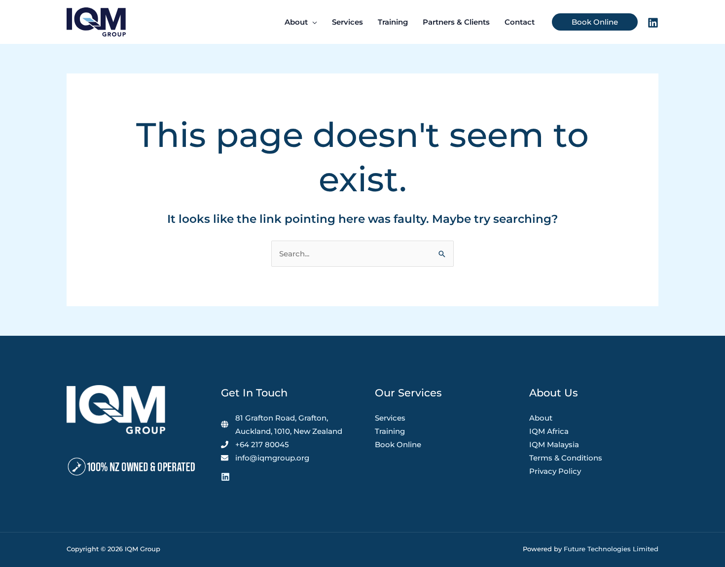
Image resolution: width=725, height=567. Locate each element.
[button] (312, 22)
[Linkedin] (653, 22)
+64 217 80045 (262, 444)
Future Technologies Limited (611, 549)
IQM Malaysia (554, 444)
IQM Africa (549, 431)
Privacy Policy (555, 471)
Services (390, 418)
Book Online (398, 444)
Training (390, 431)
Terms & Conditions (565, 457)
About (540, 418)
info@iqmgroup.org (272, 457)
